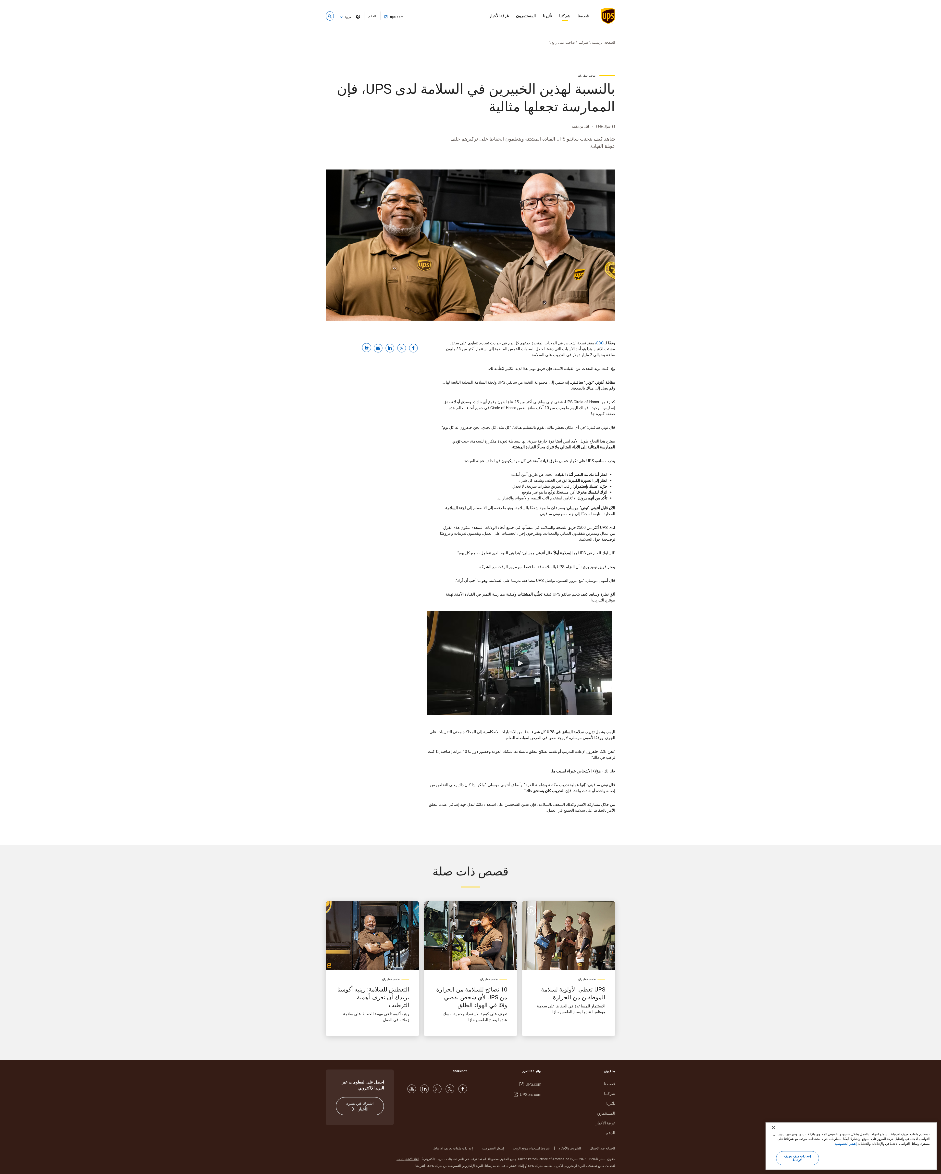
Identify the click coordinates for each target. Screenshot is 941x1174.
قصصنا (583, 15)
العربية (349, 17)
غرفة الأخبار (499, 15)
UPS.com (530, 1084)
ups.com (392, 16)
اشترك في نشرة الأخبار (359, 1106)
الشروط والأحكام (569, 1148)
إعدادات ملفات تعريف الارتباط (453, 1148)
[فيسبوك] (463, 1091)
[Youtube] (412, 1091)
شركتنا (564, 15)
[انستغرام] (437, 1091)
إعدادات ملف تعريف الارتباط (797, 1158)
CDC (600, 343)
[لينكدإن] (424, 1091)
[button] (330, 16)
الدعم (370, 17)
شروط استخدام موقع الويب (531, 1148)
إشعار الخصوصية (493, 1148)
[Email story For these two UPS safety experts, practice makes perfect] (378, 348)
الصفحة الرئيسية (603, 42)
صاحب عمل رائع (563, 42)
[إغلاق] (773, 1127)
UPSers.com (527, 1094)
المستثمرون (526, 15)
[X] (450, 1091)
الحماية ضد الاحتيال (602, 1148)
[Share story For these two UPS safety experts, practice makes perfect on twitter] (402, 348)
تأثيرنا (547, 15)
